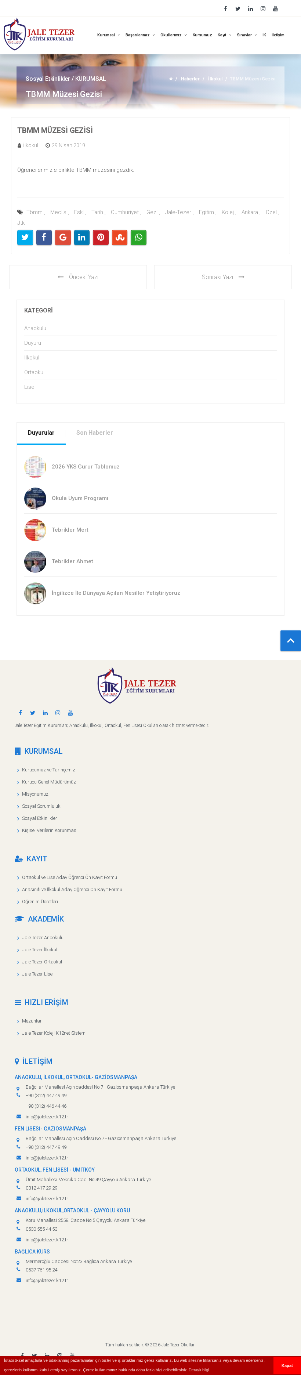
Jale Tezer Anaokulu (43, 937)
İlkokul (215, 79)
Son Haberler (94, 432)
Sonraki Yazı (217, 277)
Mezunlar (32, 1021)
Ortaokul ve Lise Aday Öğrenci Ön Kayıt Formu (69, 877)
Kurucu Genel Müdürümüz (49, 782)
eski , (80, 212)
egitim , (208, 212)
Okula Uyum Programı (80, 498)
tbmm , (35, 212)
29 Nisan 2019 (68, 145)
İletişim (278, 35)
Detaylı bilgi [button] (199, 1370)
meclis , (59, 212)
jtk (21, 223)
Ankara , (251, 212)
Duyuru (32, 343)
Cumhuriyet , (126, 212)
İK (264, 35)
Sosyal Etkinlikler (39, 818)
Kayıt (222, 35)
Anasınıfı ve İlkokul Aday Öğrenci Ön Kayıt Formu (72, 889)
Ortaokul (34, 372)
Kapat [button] (287, 1365)
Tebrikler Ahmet (72, 561)
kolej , (229, 212)
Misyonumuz (35, 794)
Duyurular (41, 432)
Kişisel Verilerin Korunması (49, 830)
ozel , (272, 212)
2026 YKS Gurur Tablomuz (86, 466)
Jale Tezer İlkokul (39, 949)
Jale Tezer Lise (37, 974)
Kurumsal (106, 35)
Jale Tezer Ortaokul (42, 962)
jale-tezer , (179, 212)
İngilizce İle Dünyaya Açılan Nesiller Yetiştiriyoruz (116, 593)
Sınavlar (245, 35)
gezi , (153, 212)
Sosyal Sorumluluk (41, 806)
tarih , (98, 212)
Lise (29, 387)
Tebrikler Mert (70, 530)
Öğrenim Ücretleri (40, 901)
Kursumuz (202, 35)
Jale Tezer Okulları (179, 1344)
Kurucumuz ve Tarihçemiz (48, 769)
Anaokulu (35, 328)
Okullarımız (171, 35)
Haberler (190, 79)
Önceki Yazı (83, 277)
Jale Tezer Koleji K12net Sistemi (54, 1033)
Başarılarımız (138, 35)
